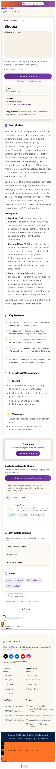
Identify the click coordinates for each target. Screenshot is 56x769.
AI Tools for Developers (14, 716)
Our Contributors (34, 680)
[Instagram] (28, 656)
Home (6, 20)
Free (15, 497)
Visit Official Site (26, 76)
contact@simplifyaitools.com (40, 720)
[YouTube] (23, 656)
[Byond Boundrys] (21, 662)
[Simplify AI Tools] (14, 12)
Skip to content (7, 8)
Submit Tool (9, 689)
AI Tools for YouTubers (14, 706)
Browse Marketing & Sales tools (28, 478)
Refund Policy (43, 739)
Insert (24, 766)
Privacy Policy (30, 739)
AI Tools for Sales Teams (14, 720)
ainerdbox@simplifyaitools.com (41, 716)
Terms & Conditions (15, 739)
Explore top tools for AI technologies (23, 303)
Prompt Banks (33, 689)
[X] (5, 656)
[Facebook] (11, 656)
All (8, 497)
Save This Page (17, 596)
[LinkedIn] (17, 656)
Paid (23, 497)
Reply (4, 761)
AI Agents (8, 680)
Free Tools (9, 684)
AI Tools (14, 20)
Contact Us (9, 694)
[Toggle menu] (50, 13)
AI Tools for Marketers (13, 711)
